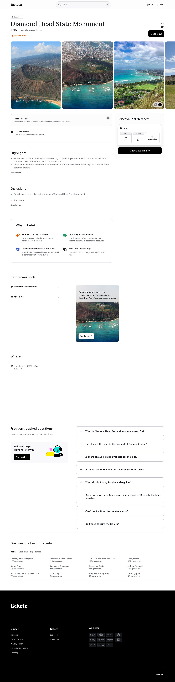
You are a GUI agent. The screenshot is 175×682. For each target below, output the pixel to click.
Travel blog (55, 639)
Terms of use (17, 639)
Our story (54, 635)
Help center (16, 635)
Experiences (35, 552)
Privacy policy (17, 644)
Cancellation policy (19, 648)
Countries (23, 552)
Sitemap (14, 652)
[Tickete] (16, 5)
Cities (13, 552)
